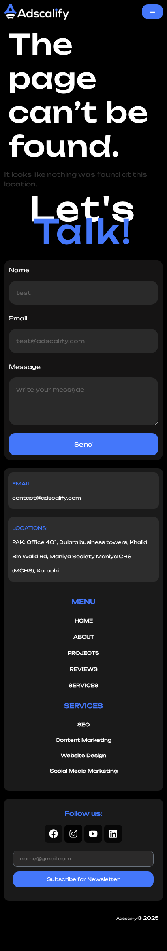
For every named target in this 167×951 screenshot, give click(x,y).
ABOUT (83, 637)
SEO (83, 725)
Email (18, 318)
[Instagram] (73, 834)
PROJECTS (83, 653)
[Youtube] (93, 834)
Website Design (83, 755)
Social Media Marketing (84, 771)
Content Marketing (83, 740)
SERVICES (83, 685)
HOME (84, 621)
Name (19, 270)
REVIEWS (84, 669)
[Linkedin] (113, 834)
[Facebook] (53, 834)
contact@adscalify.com (46, 498)
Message (25, 366)
